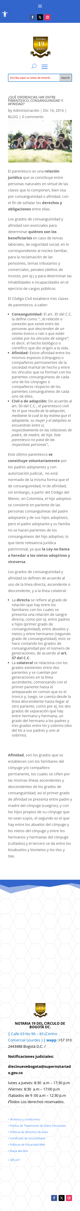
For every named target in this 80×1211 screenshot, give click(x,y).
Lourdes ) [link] (41, 1040)
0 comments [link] (33, 116)
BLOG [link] (13, 116)
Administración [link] (26, 110)
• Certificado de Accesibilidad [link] (26, 1138)
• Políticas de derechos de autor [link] (28, 1132)
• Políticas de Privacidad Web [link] (26, 1144)
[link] (5, 14)
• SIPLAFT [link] (14, 1160)
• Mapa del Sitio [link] (18, 1151)
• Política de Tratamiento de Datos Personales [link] (37, 1125)
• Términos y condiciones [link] (24, 1119)
